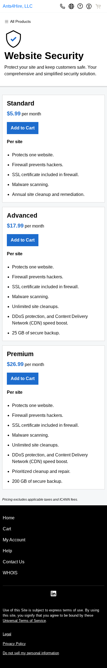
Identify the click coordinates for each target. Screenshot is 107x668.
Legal (7, 634)
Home (9, 517)
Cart (7, 528)
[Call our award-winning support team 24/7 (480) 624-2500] (80, 6)
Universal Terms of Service (24, 621)
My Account (14, 539)
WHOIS (10, 572)
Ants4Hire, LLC (18, 6)
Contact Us (13, 561)
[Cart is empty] (98, 6)
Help (7, 550)
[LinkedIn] (53, 595)
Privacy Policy (14, 644)
